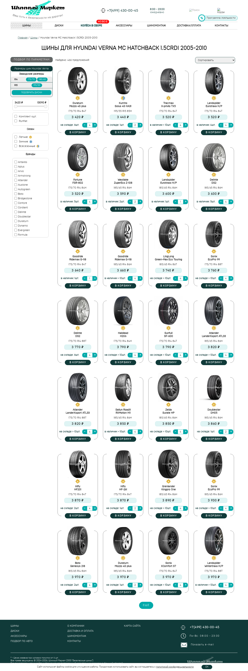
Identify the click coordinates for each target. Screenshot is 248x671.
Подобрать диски (31, 92)
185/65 (42, 79)
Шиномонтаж (156, 25)
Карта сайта (132, 626)
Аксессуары (124, 25)
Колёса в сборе (91, 25)
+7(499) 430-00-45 (122, 10)
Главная (23, 38)
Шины (26, 25)
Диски (59, 25)
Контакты (221, 25)
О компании (75, 626)
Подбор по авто (22, 641)
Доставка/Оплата (189, 25)
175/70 (31, 79)
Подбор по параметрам (32, 59)
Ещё (146, 605)
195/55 (36, 85)
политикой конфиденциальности (175, 667)
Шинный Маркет (57, 660)
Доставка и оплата (80, 631)
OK (206, 667)
